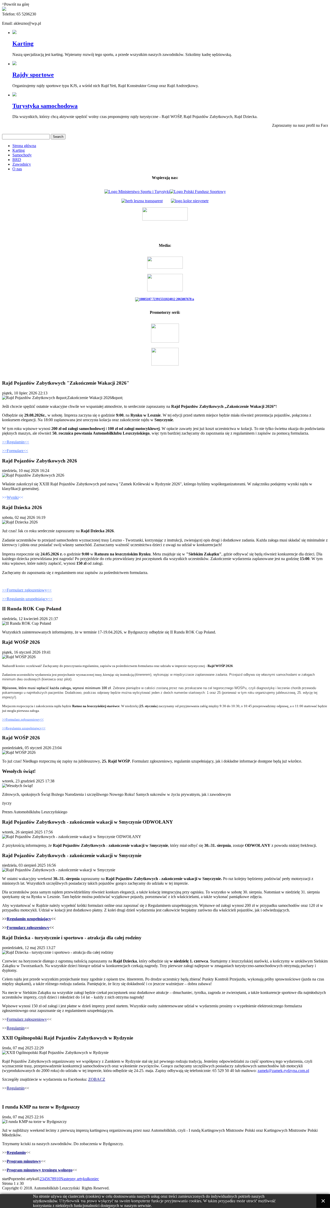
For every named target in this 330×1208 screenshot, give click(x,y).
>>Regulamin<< (15, 442)
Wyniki (13, 497)
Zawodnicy (21, 164)
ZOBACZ (96, 1079)
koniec (93, 1179)
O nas (17, 169)
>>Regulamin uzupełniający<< (27, 599)
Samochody (22, 155)
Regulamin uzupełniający (29, 919)
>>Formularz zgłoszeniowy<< (27, 590)
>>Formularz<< (15, 451)
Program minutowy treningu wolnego (39, 1170)
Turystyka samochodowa (45, 106)
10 (58, 1179)
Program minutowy (24, 1161)
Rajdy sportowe (33, 74)
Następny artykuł (74, 1179)
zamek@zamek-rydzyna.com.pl (283, 1070)
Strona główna (24, 145)
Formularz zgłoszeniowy (28, 927)
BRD (16, 159)
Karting (23, 43)
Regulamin (15, 1028)
